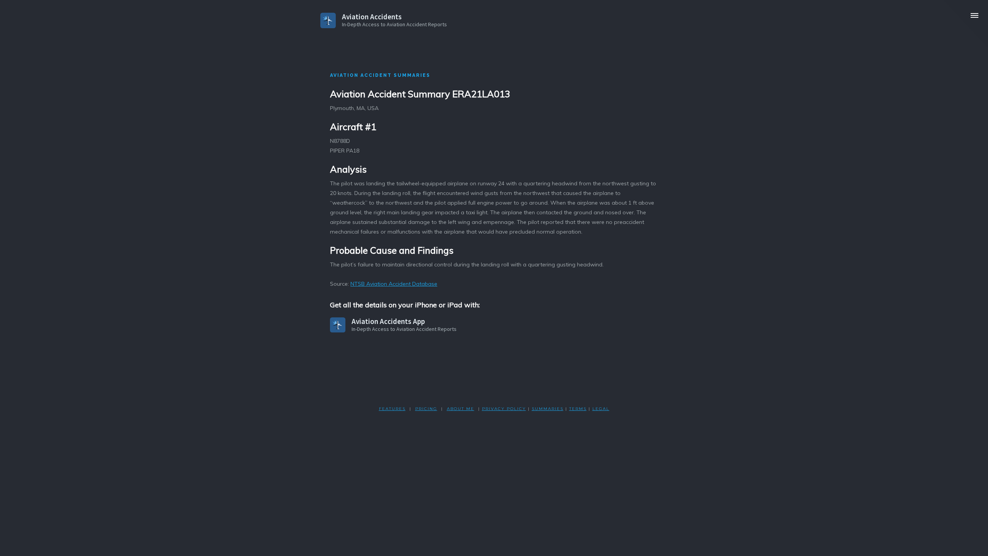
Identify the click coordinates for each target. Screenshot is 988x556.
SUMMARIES (547, 408)
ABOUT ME (460, 408)
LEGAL (600, 408)
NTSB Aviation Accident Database (393, 283)
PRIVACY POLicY (504, 408)
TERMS (578, 408)
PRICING (426, 408)
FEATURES (392, 408)
